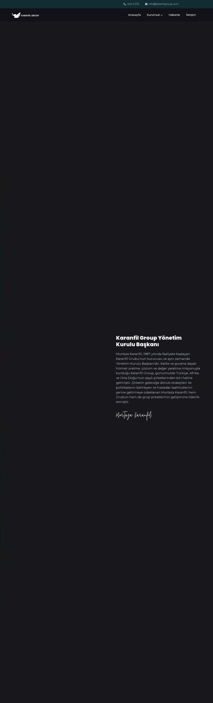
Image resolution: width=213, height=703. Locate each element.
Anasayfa (134, 14)
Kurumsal (153, 14)
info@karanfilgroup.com (164, 3)
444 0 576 (133, 3)
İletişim (191, 14)
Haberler (174, 14)
